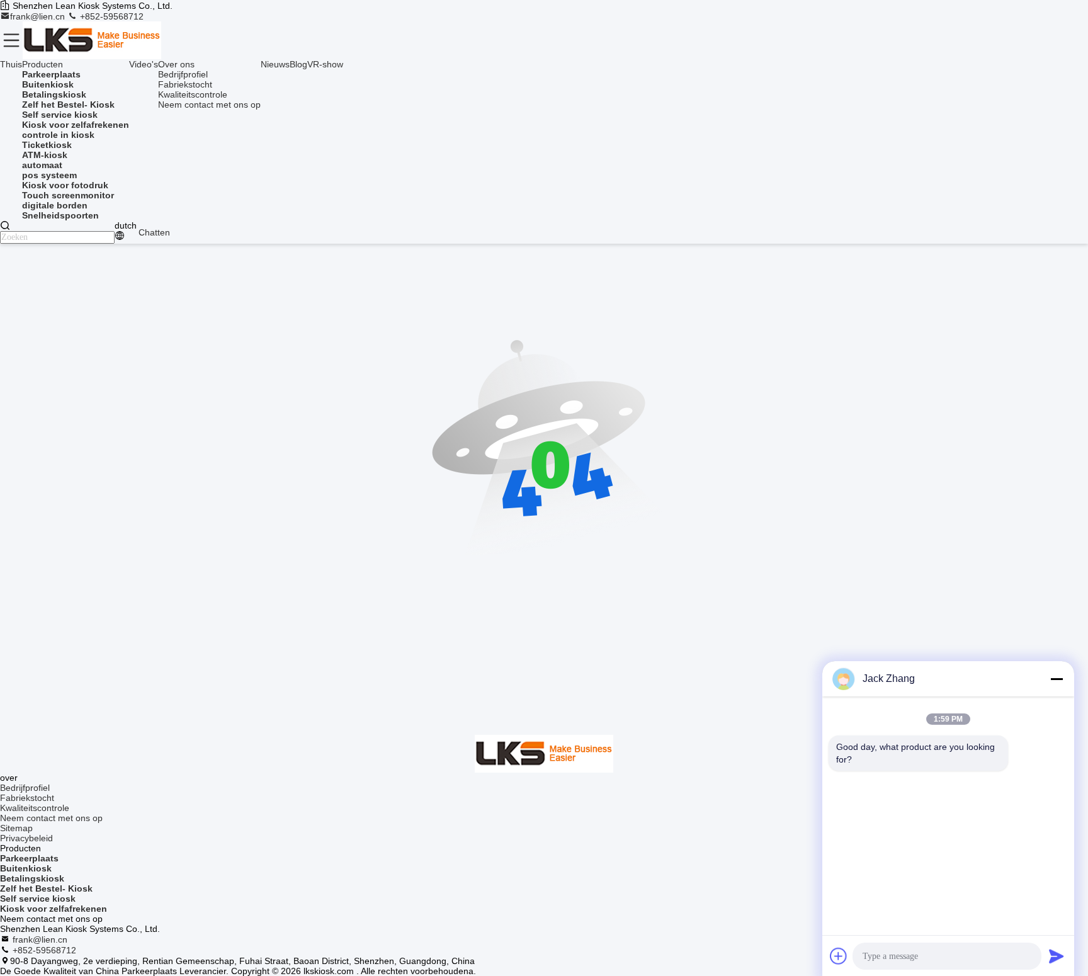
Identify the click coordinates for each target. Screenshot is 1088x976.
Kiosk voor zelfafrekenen (53, 909)
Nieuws (275, 64)
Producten (42, 64)
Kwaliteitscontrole (192, 94)
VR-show (325, 64)
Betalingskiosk (32, 878)
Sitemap (16, 828)
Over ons (176, 64)
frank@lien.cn (38, 16)
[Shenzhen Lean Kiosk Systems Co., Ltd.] (92, 40)
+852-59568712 (110, 16)
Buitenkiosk (26, 868)
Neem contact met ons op (209, 104)
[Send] (1056, 956)
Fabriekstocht (185, 84)
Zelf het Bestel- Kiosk (46, 888)
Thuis (11, 64)
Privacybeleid (26, 838)
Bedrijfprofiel (183, 74)
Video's (143, 64)
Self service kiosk (38, 899)
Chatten (154, 232)
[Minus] (1056, 678)
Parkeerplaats (29, 858)
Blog (298, 64)
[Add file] (838, 956)
